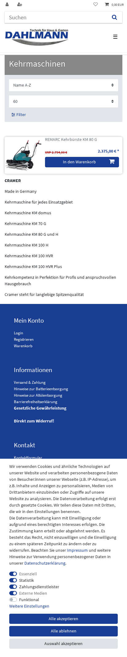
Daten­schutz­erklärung (44, 563)
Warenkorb (23, 346)
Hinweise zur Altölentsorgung (38, 395)
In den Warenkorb (79, 162)
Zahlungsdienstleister (39, 586)
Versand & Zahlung (30, 382)
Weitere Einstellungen (29, 606)
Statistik (26, 580)
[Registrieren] (20, 5)
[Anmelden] (7, 5)
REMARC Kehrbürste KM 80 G (71, 139)
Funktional (29, 599)
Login (18, 333)
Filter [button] (21, 114)
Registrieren (24, 339)
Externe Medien (33, 593)
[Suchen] (114, 17)
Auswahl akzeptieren (63, 643)
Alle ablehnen (63, 631)
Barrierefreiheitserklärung (35, 401)
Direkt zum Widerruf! (34, 421)
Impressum (77, 550)
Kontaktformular (28, 457)
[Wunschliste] (95, 5)
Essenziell (28, 574)
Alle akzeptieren (63, 618)
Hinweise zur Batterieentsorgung (41, 389)
